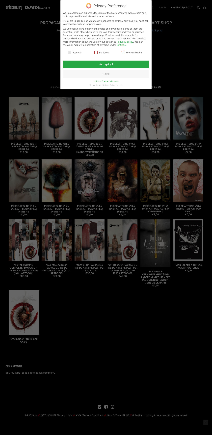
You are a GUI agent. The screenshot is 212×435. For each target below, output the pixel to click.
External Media (134, 52)
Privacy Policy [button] (109, 85)
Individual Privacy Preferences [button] (106, 81)
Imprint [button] (120, 85)
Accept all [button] (106, 64)
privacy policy (125, 41)
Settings (121, 44)
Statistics (104, 52)
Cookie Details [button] (96, 85)
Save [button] (106, 74)
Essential (77, 52)
